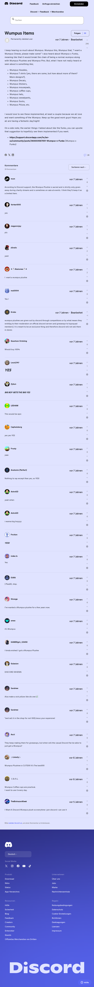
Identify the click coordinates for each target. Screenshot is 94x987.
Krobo (13, 312)
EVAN (13, 578)
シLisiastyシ (16, 757)
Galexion (14, 664)
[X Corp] (9, 155)
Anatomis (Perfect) (19, 470)
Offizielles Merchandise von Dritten (20, 939)
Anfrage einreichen (51, 4)
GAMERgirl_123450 (19, 642)
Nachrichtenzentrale (61, 892)
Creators (8, 922)
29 (88, 155)
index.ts (14, 556)
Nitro (7, 883)
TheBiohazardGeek (19, 801)
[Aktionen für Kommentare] (87, 190)
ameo (13, 621)
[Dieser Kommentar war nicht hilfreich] (87, 186)
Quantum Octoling (19, 341)
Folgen (77, 33)
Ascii (13, 735)
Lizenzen (55, 927)
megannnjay (16, 226)
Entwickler (9, 931)
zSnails (14, 248)
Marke (55, 887)
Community (10, 927)
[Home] (13, 4)
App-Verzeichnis (12, 892)
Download (9, 879)
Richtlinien (56, 918)
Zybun (13, 384)
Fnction (14, 535)
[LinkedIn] (13, 155)
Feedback (34, 4)
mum (13, 179)
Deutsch (12, 854)
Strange (14, 599)
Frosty (13, 449)
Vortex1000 (16, 205)
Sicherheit (9, 910)
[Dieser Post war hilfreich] (87, 40)
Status (7, 887)
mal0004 (15, 291)
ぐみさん (14, 779)
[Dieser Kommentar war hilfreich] (87, 178)
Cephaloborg (16, 427)
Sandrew (14, 688)
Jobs (54, 883)
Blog (7, 914)
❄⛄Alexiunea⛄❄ (19, 269)
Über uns (56, 879)
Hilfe (7, 905)
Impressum (57, 931)
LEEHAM (14, 406)
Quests (8, 935)
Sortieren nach (78, 167)
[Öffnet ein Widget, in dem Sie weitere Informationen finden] (85, 983)
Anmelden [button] (79, 4)
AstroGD (14, 492)
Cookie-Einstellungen (61, 914)
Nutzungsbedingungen (62, 905)
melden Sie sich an (15, 823)
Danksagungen (58, 922)
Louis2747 (15, 363)
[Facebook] (6, 155)
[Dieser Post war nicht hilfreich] (87, 48)
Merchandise (58, 12)
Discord (33, 12)
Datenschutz (57, 910)
